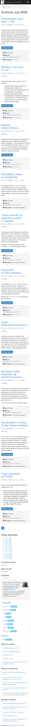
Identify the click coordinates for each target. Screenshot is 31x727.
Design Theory (9, 606)
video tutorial (18, 186)
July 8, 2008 (8, 546)
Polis (6, 613)
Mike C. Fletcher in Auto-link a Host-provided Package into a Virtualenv (15, 683)
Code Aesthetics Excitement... (15, 323)
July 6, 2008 (8, 545)
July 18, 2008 (8, 553)
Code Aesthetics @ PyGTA (10, 475)
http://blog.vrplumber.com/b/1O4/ (12, 463)
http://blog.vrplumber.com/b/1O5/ (12, 312)
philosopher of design (10, 584)
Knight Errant (9, 610)
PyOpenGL (13, 284)
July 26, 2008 (8, 555)
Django (10, 725)
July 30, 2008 (8, 558)
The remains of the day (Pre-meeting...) (13, 712)
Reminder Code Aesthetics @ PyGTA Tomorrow (11, 374)
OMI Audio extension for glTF (11, 648)
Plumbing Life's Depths (13, 2)
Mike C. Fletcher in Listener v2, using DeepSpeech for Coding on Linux (13, 678)
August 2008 (4, 571)
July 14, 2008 (8, 550)
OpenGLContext (15, 297)
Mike (10, 25)
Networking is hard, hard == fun (12, 20)
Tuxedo (7, 624)
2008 (4, 7)
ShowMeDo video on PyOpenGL (11, 175)
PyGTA (3, 403)
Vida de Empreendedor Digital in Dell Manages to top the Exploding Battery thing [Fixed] (15, 694)
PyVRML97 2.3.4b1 (8, 655)
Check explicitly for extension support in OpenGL (12, 217)
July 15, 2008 (8, 551)
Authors (4, 635)
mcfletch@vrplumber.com (10, 596)
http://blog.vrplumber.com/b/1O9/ (12, 205)
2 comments (16, 167)
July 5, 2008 (8, 543)
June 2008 (4, 565)
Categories (6, 602)
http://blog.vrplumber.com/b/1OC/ (12, 57)
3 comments (16, 117)
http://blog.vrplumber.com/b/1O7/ (12, 361)
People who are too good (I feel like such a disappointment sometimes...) (14, 720)
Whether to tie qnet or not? (12, 68)
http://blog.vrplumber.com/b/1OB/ (12, 115)
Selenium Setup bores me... (10, 716)
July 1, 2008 (8, 538)
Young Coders (9, 631)
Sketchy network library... (10, 126)
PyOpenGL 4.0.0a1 (8, 658)
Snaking (4, 76)
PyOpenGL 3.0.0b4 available (11, 271)
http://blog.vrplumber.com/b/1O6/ (12, 412)
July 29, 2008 (8, 557)
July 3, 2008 (8, 539)
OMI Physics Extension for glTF (11, 651)
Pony (7, 617)
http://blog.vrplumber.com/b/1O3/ (12, 518)
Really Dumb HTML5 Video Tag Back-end (14, 703)
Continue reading (7, 48)
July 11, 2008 (8, 548)
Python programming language (9, 590)
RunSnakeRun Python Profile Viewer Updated (14, 424)
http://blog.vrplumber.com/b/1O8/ (12, 260)
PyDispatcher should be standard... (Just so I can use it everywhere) (15, 707)
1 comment (16, 59)
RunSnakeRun (5, 437)
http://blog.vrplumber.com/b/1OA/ (12, 164)
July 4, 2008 (8, 541)
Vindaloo (8, 627)
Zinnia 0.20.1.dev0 (20, 725)
